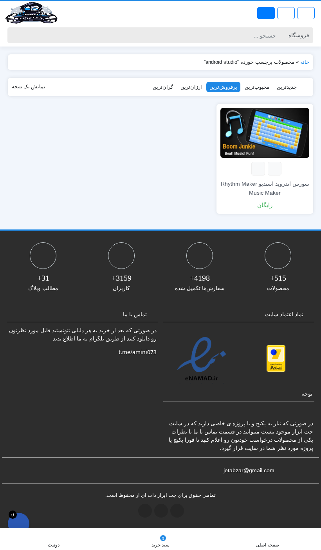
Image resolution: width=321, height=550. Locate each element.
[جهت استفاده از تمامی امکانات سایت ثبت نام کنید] (266, 13)
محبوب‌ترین (257, 86)
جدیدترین (287, 86)
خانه (304, 62)
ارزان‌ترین (191, 86)
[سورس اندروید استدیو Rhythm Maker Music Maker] (264, 132)
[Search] (14, 35)
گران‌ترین (163, 86)
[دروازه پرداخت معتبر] (276, 358)
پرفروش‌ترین (223, 86)
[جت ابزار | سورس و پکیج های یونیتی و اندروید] (31, 13)
